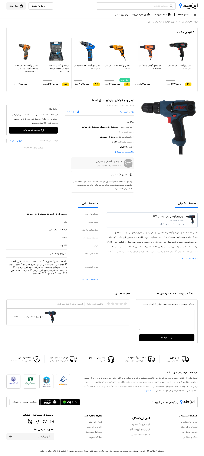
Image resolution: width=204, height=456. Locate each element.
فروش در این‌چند (15, 140)
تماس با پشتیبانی (189, 422)
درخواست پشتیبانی (140, 434)
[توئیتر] (44, 421)
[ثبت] (10, 436)
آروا (132, 111)
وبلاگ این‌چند (95, 437)
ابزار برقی (158, 21)
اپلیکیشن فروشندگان (140, 429)
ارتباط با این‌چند (94, 427)
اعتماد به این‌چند (189, 427)
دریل (149, 21)
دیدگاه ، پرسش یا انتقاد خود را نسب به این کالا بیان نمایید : (168, 304)
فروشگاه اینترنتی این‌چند (188, 21)
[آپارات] (30, 421)
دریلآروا (124, 111)
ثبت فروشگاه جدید (141, 424)
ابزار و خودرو (170, 21)
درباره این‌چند (95, 422)
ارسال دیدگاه (166, 337)
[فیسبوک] (37, 421)
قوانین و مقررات (190, 432)
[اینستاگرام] (51, 421)
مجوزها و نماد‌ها (94, 432)
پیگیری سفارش (190, 437)
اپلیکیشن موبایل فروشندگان (24, 402)
